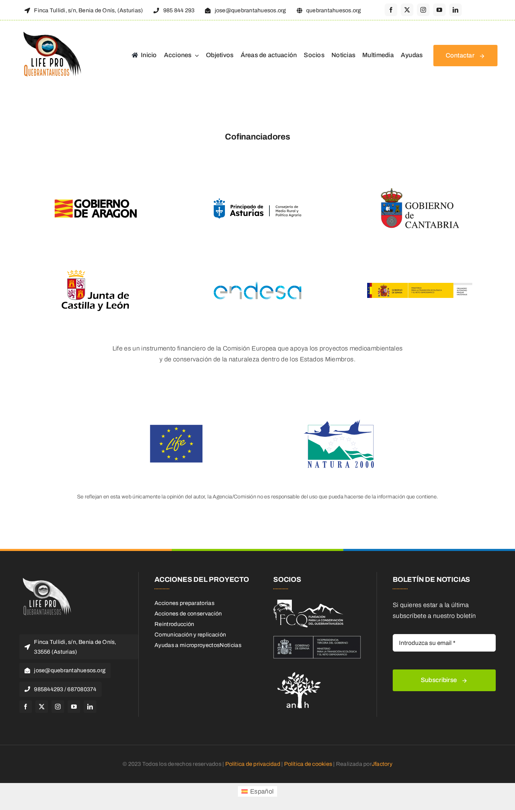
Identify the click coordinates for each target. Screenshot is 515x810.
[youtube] (439, 10)
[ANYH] (299, 669)
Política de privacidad (252, 764)
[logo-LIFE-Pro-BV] (45, 578)
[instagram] (423, 10)
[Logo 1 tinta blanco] (308, 602)
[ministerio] (317, 638)
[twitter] (407, 10)
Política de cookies (308, 764)
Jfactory (382, 764)
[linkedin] (455, 10)
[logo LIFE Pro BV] (50, 32)
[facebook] (391, 10)
